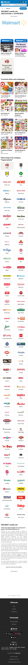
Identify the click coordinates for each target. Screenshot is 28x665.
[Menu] (26, 2)
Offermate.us (17, 653)
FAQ (14, 606)
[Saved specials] (20, 2)
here (19, 555)
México (7, 649)
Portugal (14, 649)
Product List (14, 611)
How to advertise (14, 621)
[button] (23, 2)
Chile (19, 647)
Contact (14, 609)
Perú (11, 649)
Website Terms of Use (14, 659)
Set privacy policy (14, 656)
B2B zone (14, 624)
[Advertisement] (14, 26)
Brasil (15, 647)
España (3, 649)
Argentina (11, 647)
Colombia (22, 647)
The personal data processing (14, 661)
